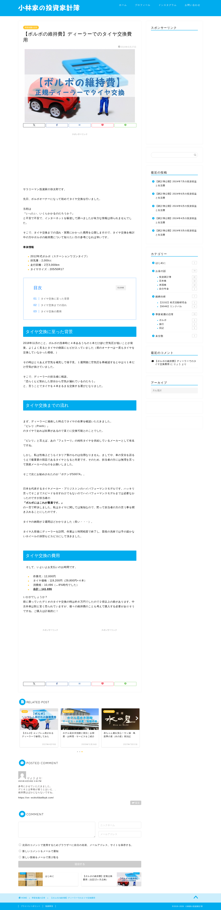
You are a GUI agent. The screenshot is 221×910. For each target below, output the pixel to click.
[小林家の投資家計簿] (49, 11)
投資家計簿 (177, 277)
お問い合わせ (192, 5)
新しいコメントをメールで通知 (40, 851)
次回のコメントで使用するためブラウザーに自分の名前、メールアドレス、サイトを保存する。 (78, 845)
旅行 (177, 324)
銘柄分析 (175, 296)
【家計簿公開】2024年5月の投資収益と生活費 (176, 208)
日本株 (177, 281)
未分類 (175, 336)
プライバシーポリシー (30, 906)
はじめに (175, 263)
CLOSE (121, 288)
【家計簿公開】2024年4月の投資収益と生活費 (176, 220)
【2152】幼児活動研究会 (177, 302)
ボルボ (177, 320)
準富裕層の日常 (31, 27)
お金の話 (175, 271)
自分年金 (177, 289)
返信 (137, 803)
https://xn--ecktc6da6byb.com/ (36, 797)
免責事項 (49, 906)
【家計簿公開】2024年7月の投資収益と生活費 (176, 183)
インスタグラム (168, 5)
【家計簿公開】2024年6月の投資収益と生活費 (176, 196)
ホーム (123, 5)
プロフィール (142, 5)
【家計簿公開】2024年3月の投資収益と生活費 (176, 232)
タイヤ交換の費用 (51, 311)
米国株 (177, 285)
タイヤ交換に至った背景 (55, 298)
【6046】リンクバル (177, 306)
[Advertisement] (79, 159)
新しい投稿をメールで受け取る (40, 857)
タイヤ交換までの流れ (54, 305)
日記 (177, 328)
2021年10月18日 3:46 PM (29, 781)
